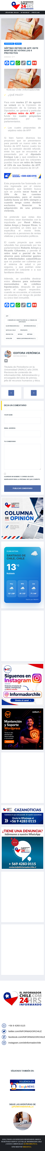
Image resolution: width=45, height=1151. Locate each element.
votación (9, 338)
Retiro (20, 334)
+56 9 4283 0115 (16, 1025)
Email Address (9, 428)
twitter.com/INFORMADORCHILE (25, 1031)
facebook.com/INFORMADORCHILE (26, 1037)
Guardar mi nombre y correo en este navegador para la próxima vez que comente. (22, 478)
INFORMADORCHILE (30, 326)
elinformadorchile (12, 326)
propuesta (24, 330)
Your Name (8, 415)
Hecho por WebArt (32, 599)
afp (7, 316)
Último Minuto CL (30, 1144)
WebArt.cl (27, 1147)
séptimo (29, 334)
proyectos (9, 334)
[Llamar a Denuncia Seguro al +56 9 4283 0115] (22, 175)
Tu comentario (10, 441)
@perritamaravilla (23, 1107)
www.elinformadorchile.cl (26, 338)
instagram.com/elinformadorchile (24, 1043)
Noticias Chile (11, 330)
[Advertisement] (22, 635)
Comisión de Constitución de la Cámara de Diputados (22, 321)
